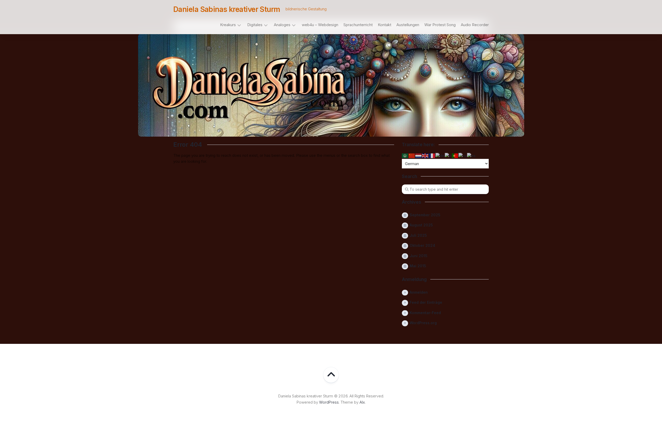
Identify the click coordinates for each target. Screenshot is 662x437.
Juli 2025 (418, 235)
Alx (362, 402)
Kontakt (384, 24)
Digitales (254, 24)
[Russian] (462, 155)
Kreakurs (228, 24)
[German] (440, 155)
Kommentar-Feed (425, 312)
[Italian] (448, 155)
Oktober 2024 (422, 245)
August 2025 (421, 225)
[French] (432, 155)
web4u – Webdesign (320, 24)
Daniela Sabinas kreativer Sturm (226, 9)
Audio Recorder (475, 24)
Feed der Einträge (426, 302)
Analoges (282, 24)
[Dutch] (418, 155)
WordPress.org (423, 323)
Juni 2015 (418, 256)
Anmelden (419, 292)
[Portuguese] (455, 155)
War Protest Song (440, 24)
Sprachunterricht (358, 24)
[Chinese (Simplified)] (412, 155)
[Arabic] (405, 155)
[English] (425, 155)
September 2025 (425, 215)
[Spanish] (471, 155)
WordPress (329, 402)
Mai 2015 (418, 266)
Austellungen (407, 24)
